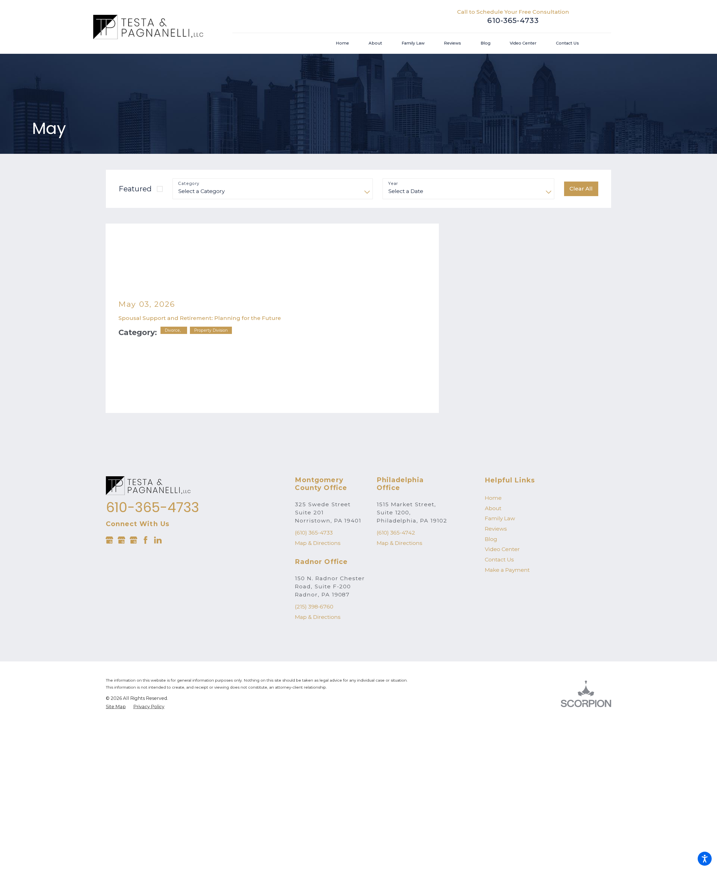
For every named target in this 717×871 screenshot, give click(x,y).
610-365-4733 (513, 20)
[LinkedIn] (158, 486)
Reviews (496, 474)
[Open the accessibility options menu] (705, 859)
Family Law (500, 464)
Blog (491, 485)
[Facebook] (145, 486)
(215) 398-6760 (314, 552)
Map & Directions (318, 489)
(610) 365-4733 (314, 478)
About (493, 454)
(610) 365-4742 (396, 478)
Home (493, 443)
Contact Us (499, 505)
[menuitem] (347, 43)
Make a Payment (507, 515)
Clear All (581, 188)
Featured (135, 188)
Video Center (502, 495)
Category (188, 183)
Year (393, 183)
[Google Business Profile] (109, 486)
